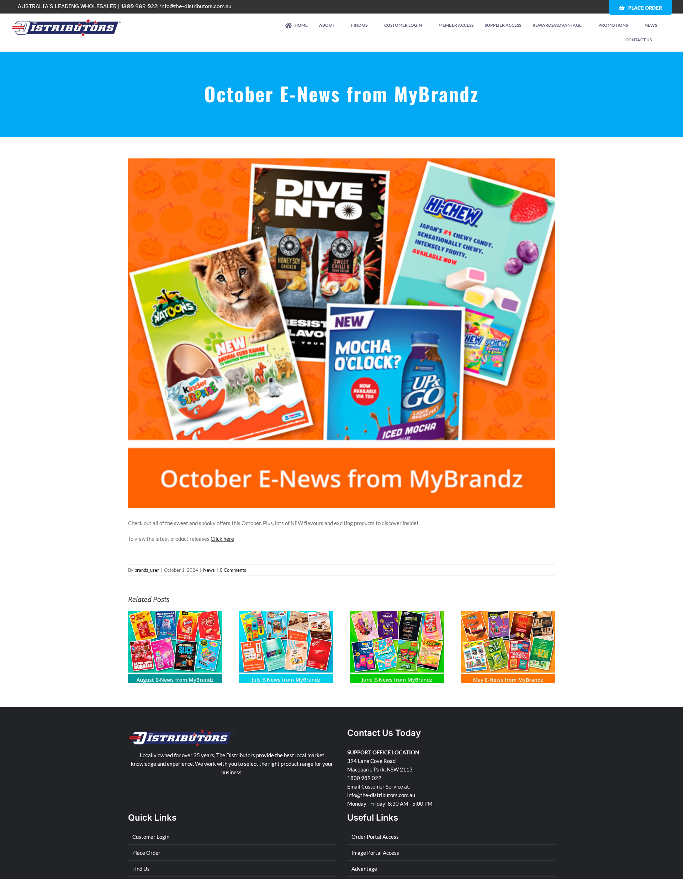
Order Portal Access (375, 836)
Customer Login (150, 836)
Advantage (364, 868)
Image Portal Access (375, 852)
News (209, 570)
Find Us (141, 868)
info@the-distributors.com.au (196, 6)
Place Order (146, 852)
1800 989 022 (364, 778)
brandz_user (146, 570)
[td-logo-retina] (66, 20)
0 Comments (233, 570)
